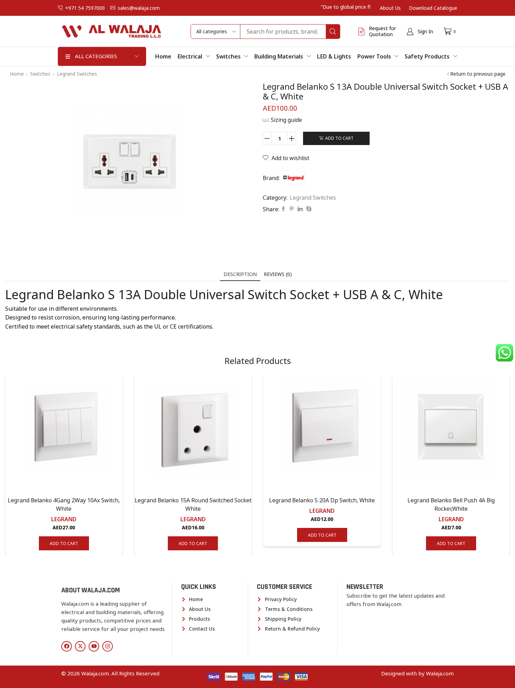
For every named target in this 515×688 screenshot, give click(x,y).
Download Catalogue (433, 8)
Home (17, 73)
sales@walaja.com (139, 8)
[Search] (333, 32)
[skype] (307, 209)
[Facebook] (283, 209)
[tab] (240, 274)
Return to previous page (478, 73)
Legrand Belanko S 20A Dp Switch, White (322, 500)
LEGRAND (63, 519)
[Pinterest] (292, 209)
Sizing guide (286, 120)
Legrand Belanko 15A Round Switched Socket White (193, 504)
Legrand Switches (77, 73)
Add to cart (339, 138)
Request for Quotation (382, 31)
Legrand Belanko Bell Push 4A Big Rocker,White (451, 504)
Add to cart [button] (64, 543)
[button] (419, 32)
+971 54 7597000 (85, 8)
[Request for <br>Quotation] (361, 31)
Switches (40, 73)
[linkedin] (300, 209)
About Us (390, 8)
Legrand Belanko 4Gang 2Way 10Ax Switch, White (64, 504)
